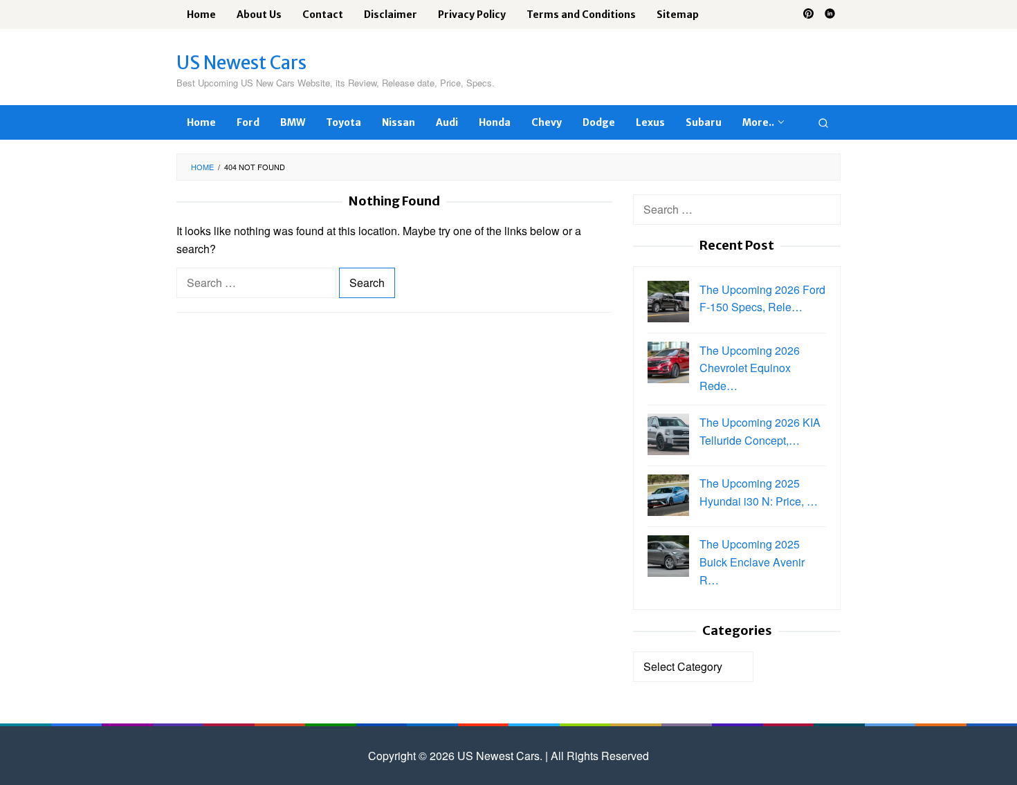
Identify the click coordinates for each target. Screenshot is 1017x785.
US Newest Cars (241, 62)
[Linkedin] (830, 14)
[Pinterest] (808, 14)
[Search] (823, 122)
